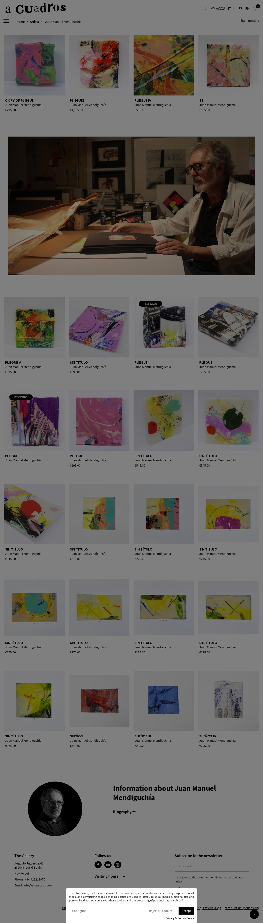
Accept (186, 911)
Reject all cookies (161, 911)
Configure (79, 911)
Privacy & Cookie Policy (180, 918)
